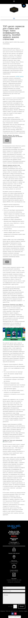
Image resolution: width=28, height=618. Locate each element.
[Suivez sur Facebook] (12, 613)
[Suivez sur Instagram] (15, 613)
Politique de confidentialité (14, 582)
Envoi (22, 606)
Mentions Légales (23, 611)
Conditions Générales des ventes (14, 580)
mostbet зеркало (20, 76)
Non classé (20, 42)
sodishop (7, 42)
